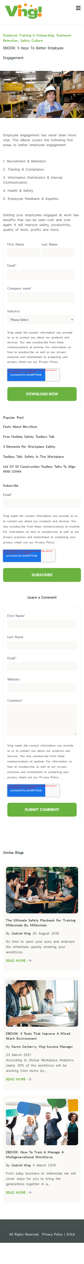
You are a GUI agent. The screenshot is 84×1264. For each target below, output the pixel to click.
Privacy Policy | (53, 1234)
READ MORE (16, 960)
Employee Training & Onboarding (28, 35)
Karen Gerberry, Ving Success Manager (42, 1046)
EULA (71, 1234)
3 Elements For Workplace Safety (29, 446)
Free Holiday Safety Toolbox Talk (29, 436)
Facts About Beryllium (20, 426)
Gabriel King (21, 933)
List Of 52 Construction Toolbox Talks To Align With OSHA (39, 469)
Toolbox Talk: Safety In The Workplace (33, 456)
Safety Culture (31, 40)
